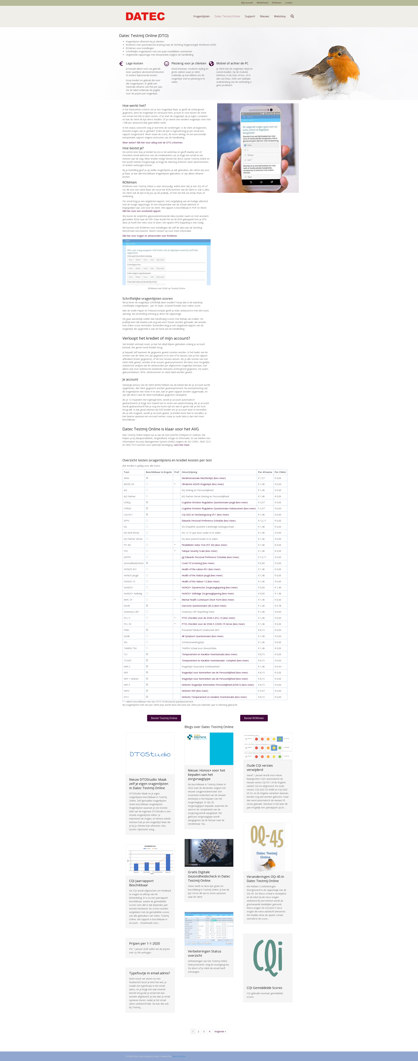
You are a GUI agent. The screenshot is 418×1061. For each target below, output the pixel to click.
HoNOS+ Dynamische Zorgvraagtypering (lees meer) (210, 587)
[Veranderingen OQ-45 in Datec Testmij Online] (267, 846)
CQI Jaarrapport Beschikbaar (141, 883)
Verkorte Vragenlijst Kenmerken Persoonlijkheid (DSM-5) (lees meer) (218, 684)
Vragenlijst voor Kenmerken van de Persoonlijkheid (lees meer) (215, 672)
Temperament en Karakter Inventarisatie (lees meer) (209, 654)
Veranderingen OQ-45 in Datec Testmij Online (265, 878)
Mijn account (247, 2)
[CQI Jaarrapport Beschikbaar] (150, 859)
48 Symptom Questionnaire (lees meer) (202, 636)
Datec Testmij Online (227, 16)
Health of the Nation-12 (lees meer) (200, 581)
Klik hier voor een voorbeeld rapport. (141, 211)
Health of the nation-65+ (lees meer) (201, 569)
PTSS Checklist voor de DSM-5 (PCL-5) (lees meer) (208, 617)
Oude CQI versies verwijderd (260, 767)
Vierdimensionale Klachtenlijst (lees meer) (204, 478)
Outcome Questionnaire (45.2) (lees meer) (204, 605)
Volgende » (220, 1031)
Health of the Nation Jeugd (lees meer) (202, 575)
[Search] (290, 16)
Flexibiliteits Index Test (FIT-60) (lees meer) (204, 544)
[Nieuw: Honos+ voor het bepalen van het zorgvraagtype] (209, 748)
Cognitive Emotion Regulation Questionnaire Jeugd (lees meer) (215, 502)
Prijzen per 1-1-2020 (144, 943)
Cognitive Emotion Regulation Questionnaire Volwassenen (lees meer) (219, 508)
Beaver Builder (179, 1056)
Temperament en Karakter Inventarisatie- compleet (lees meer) (215, 660)
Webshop (280, 16)
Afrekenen (276, 2)
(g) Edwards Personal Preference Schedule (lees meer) (210, 557)
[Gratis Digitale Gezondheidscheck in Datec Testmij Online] (209, 852)
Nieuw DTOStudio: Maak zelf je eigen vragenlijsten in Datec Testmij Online (148, 783)
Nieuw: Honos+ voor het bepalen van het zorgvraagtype (206, 774)
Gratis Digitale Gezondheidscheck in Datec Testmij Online (209, 876)
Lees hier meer (182, 444)
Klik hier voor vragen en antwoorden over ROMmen (149, 235)
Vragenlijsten (201, 16)
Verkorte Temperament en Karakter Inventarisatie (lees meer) (214, 697)
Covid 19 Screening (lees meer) (198, 563)
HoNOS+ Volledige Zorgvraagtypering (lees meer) (208, 593)
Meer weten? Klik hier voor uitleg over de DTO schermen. (152, 142)
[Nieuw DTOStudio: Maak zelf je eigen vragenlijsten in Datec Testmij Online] (150, 753)
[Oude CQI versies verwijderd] (267, 746)
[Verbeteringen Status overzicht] (209, 928)
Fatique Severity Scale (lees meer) (199, 551)
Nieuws (264, 16)
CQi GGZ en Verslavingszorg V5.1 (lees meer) (205, 514)
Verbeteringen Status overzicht (204, 953)
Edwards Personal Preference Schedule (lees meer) (209, 520)
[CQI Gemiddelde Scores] (267, 957)
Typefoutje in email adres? (149, 973)
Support (250, 16)
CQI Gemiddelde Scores (264, 988)
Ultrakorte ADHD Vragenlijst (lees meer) (203, 484)
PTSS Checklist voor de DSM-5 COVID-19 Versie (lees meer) (213, 624)
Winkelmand (262, 2)
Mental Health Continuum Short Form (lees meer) (208, 599)
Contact (288, 2)
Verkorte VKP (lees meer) (195, 690)
